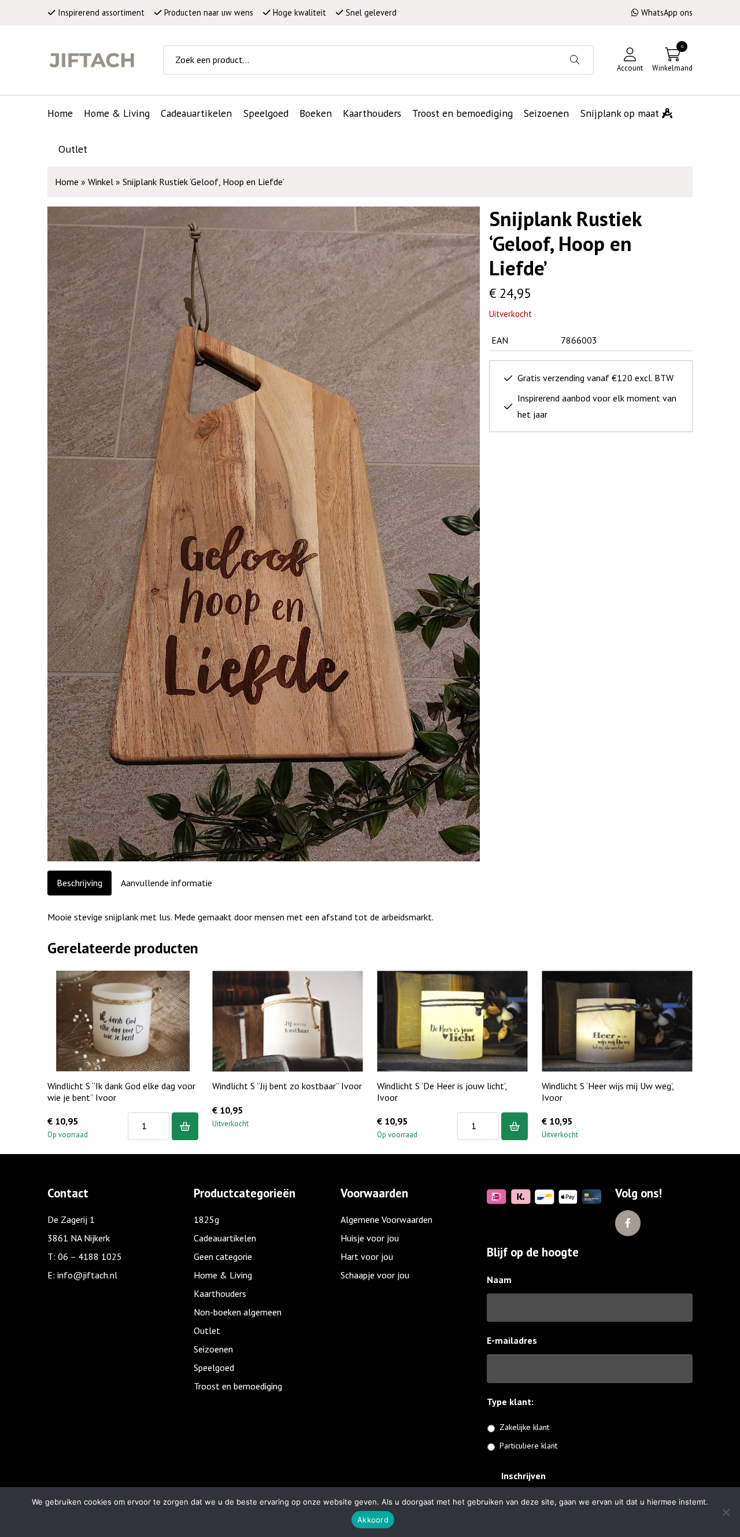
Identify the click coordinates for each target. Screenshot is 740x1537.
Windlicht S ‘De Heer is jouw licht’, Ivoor (441, 1091)
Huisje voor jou (370, 1238)
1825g (206, 1219)
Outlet (207, 1330)
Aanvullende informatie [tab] (166, 883)
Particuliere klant (528, 1445)
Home (67, 181)
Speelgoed (214, 1367)
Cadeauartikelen (225, 1238)
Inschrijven (523, 1475)
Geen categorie (223, 1256)
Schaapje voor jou (375, 1275)
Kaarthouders (220, 1293)
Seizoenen (213, 1349)
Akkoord (372, 1519)
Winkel (100, 181)
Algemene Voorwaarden (386, 1219)
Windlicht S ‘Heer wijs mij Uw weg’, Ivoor (608, 1091)
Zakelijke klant (524, 1427)
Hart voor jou (367, 1256)
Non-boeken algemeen (238, 1312)
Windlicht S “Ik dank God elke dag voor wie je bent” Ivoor (121, 1091)
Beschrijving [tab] (79, 883)
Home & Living (223, 1275)
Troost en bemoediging (238, 1386)
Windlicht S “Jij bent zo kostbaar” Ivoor (287, 1086)
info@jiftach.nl (87, 1275)
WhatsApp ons (667, 12)
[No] (725, 1512)
